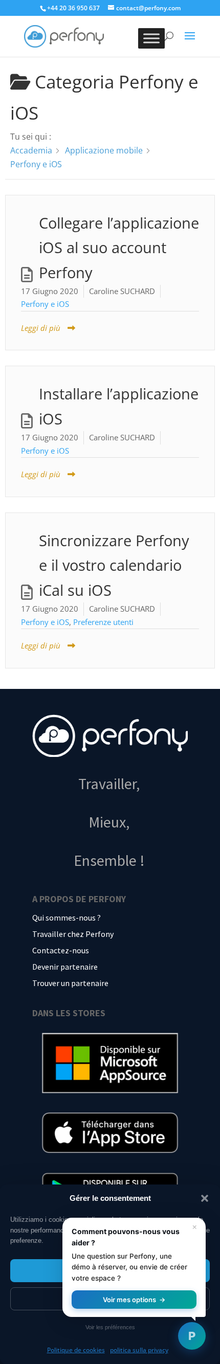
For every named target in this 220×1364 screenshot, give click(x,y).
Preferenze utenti (103, 622)
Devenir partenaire (65, 966)
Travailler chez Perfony (73, 934)
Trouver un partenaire (70, 983)
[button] (205, 1198)
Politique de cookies (76, 1350)
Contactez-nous (60, 950)
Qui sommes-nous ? (66, 917)
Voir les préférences (110, 1327)
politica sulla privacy (139, 1350)
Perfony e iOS (45, 304)
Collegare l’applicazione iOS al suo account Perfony (119, 247)
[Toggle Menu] (151, 38)
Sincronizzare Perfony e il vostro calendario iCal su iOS (114, 565)
